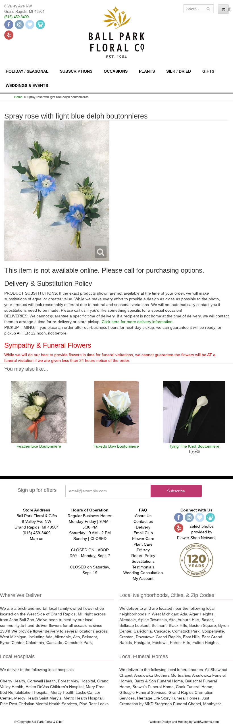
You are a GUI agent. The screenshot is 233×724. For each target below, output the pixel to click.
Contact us (143, 521)
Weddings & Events (27, 85)
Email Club (143, 533)
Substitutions (143, 561)
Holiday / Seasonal (27, 71)
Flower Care (143, 538)
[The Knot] (29, 24)
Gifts (208, 71)
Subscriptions (76, 71)
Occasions (116, 71)
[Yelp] (8, 35)
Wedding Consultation (143, 572)
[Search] (208, 8)
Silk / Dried (178, 71)
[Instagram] (19, 24)
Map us (36, 538)
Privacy (143, 550)
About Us (143, 515)
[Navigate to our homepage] (116, 31)
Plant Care (143, 544)
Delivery (143, 527)
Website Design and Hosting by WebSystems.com (184, 721)
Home (18, 97)
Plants (147, 71)
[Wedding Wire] (40, 24)
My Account (143, 578)
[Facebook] (8, 24)
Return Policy (143, 555)
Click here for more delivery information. (138, 321)
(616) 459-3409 (16, 17)
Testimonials (143, 567)
